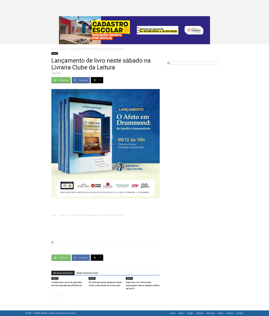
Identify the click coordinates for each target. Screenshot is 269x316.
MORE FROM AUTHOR (87, 273)
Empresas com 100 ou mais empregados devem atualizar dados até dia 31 (143, 285)
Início (53, 215)
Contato (239, 313)
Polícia (220, 313)
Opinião (229, 313)
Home (54, 49)
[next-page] (58, 295)
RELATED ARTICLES (63, 273)
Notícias (199, 313)
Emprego (210, 313)
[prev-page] (53, 295)
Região (190, 313)
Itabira (63, 49)
